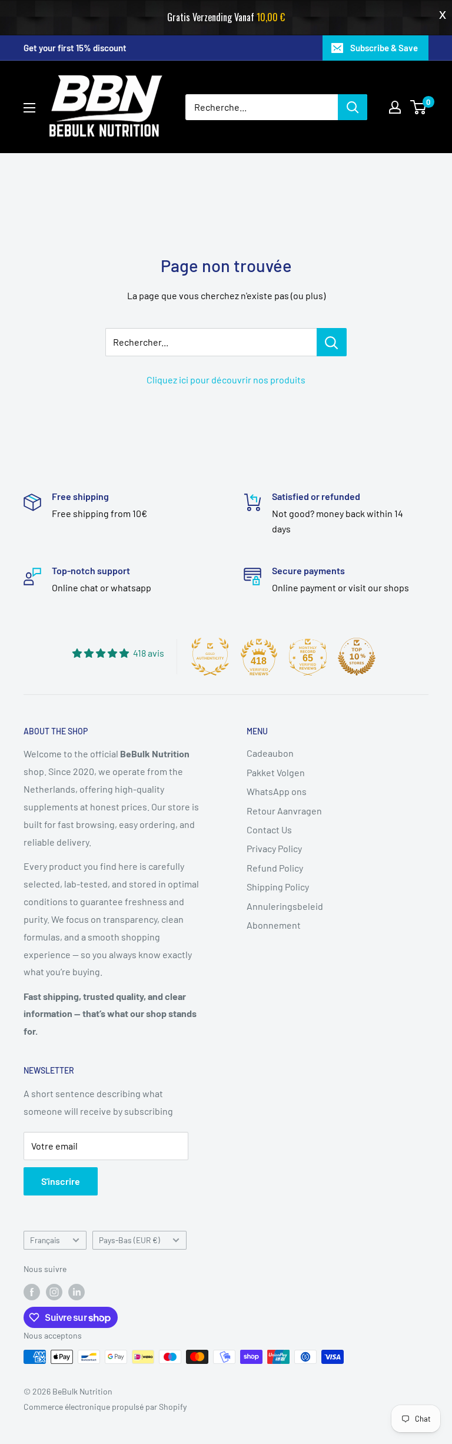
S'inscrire (60, 1181)
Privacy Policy (274, 848)
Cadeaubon (270, 753)
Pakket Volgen (276, 772)
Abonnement (274, 924)
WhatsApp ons (277, 791)
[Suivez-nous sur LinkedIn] (76, 1291)
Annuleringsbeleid (285, 906)
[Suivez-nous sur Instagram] (54, 1291)
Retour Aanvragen (284, 810)
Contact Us (269, 829)
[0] (418, 107)
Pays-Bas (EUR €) (129, 1240)
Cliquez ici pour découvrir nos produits (226, 379)
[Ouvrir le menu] (29, 107)
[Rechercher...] (332, 342)
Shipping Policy (278, 886)
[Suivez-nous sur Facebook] (32, 1291)
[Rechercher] (352, 107)
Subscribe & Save (384, 47)
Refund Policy (275, 867)
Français (45, 1240)
